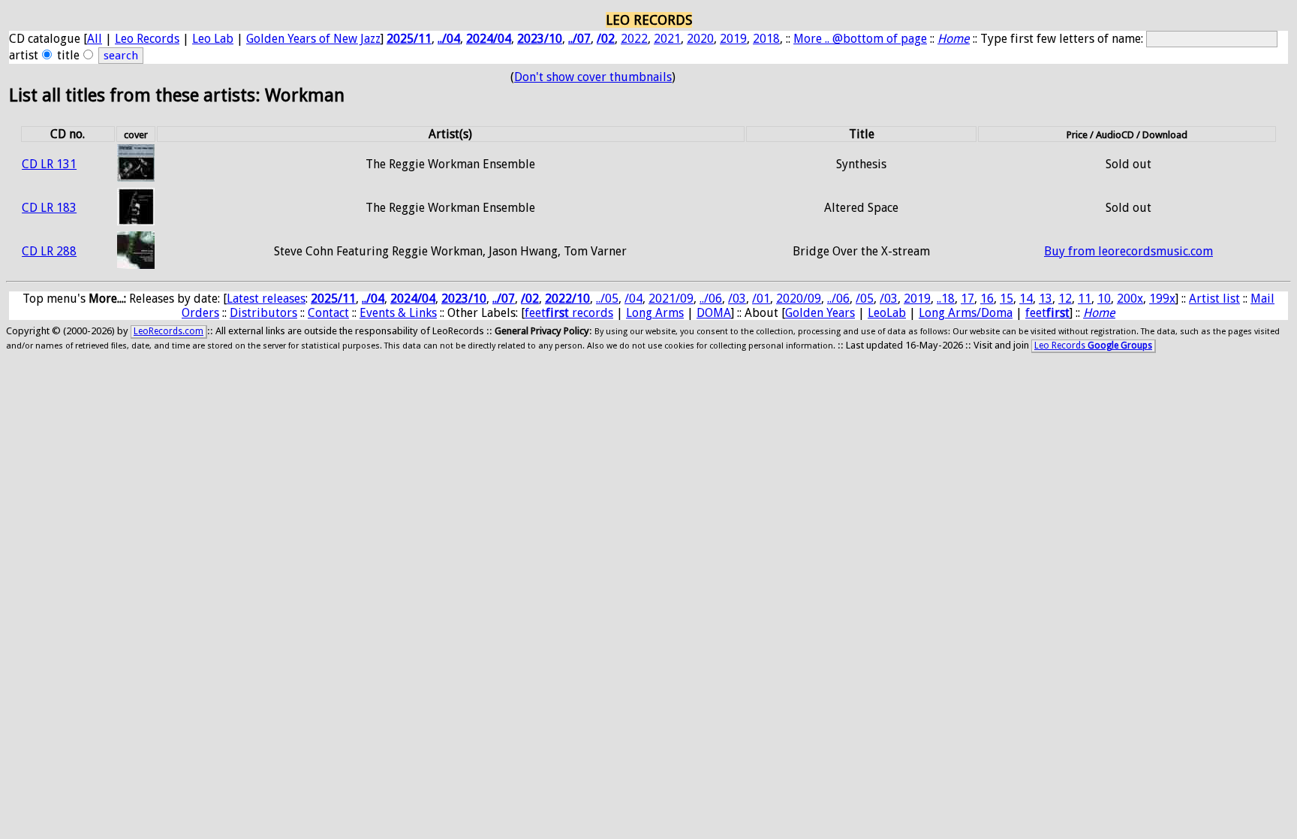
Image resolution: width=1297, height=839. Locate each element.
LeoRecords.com (168, 331)
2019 (733, 39)
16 (987, 298)
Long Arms (655, 313)
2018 (766, 39)
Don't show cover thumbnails (593, 77)
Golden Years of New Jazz (313, 39)
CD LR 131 (49, 164)
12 (1065, 298)
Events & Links (398, 313)
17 (967, 298)
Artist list (1214, 298)
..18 (946, 298)
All (94, 39)
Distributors (263, 313)
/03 (737, 298)
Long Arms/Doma (966, 313)
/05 (865, 298)
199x (1162, 298)
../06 (711, 298)
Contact (328, 313)
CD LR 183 (49, 208)
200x (1130, 298)
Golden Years (820, 313)
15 (1006, 298)
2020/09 (798, 298)
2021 (667, 39)
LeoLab (887, 313)
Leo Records (147, 39)
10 (1104, 298)
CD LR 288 (49, 251)
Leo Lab (212, 39)
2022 (634, 39)
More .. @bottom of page (860, 39)
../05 (607, 298)
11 (1084, 298)
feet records (569, 313)
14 (1026, 298)
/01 (761, 298)
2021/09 (671, 298)
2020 (700, 39)
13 (1045, 298)
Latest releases (266, 298)
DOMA (714, 313)
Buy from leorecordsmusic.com (1128, 251)
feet (1047, 313)
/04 (633, 298)
